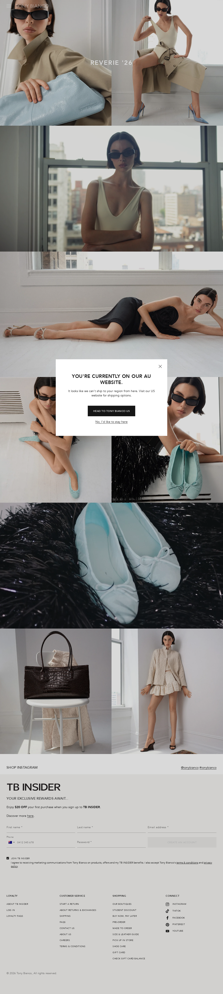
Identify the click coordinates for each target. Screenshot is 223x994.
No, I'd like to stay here (111, 421)
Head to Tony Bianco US (111, 411)
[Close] (160, 366)
